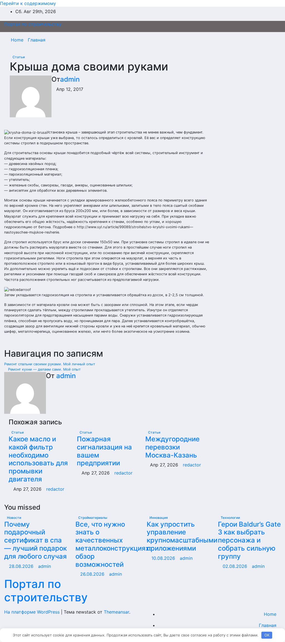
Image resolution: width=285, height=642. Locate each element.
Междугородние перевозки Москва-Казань (172, 447)
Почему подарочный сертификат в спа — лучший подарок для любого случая (35, 540)
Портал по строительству (33, 24)
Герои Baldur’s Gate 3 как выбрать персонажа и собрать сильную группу (249, 540)
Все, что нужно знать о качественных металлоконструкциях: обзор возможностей (113, 544)
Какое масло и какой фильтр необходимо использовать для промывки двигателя (38, 459)
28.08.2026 (22, 566)
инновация (158, 517)
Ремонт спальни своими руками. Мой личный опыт (50, 364)
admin (70, 79)
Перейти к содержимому (28, 3)
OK (266, 635)
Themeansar (116, 612)
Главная (36, 40)
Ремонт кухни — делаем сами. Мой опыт (44, 369)
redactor (55, 489)
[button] (264, 40)
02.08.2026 (236, 566)
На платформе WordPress (32, 612)
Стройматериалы (92, 517)
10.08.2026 (163, 558)
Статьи (19, 57)
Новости (14, 517)
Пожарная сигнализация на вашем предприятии (104, 451)
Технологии (230, 517)
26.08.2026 (93, 574)
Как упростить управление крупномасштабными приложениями (182, 536)
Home (17, 40)
